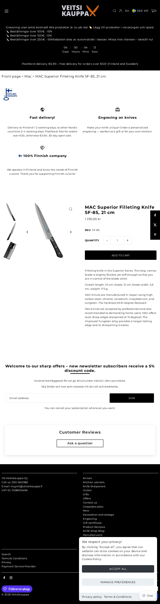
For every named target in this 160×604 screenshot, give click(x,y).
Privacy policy (92, 597)
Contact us (90, 502)
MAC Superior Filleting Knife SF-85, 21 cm (70, 76)
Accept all (118, 569)
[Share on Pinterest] (155, 235)
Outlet (87, 490)
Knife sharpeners (94, 486)
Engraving (90, 518)
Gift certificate (92, 522)
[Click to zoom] (70, 209)
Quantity (92, 240)
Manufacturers (92, 534)
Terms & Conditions (118, 597)
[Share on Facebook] (155, 215)
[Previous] (27, 232)
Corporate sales (93, 506)
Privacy (6, 562)
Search (6, 554)
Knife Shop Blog (93, 530)
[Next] (70, 232)
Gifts (86, 494)
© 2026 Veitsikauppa (15, 594)
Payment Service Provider (19, 566)
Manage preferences (117, 582)
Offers (87, 498)
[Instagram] (11, 577)
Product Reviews (94, 526)
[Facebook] (4, 577)
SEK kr (142, 10)
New (86, 510)
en (127, 10)
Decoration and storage (98, 514)
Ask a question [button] (80, 443)
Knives (87, 478)
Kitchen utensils (93, 482)
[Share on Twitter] (155, 225)
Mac (28, 76)
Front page (11, 76)
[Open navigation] (31, 10)
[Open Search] (114, 10)
